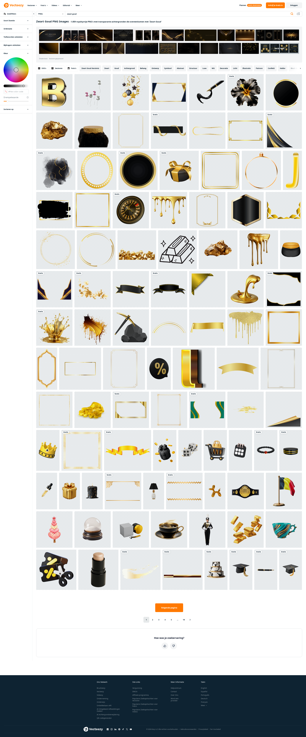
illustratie (247, 68)
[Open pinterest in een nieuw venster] (119, 729)
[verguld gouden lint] (127, 450)
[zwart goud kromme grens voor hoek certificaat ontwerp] (284, 130)
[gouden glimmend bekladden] (245, 327)
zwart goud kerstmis (90, 68)
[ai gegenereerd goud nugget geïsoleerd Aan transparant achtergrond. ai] (218, 249)
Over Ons (174, 695)
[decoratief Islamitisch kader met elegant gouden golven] (207, 410)
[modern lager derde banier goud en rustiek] (182, 570)
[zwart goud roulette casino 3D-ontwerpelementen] (131, 210)
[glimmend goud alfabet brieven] (194, 369)
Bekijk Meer (279, 48)
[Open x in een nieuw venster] (127, 729)
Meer (78, 5)
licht (235, 68)
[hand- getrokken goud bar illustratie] (177, 249)
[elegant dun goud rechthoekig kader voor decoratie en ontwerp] (245, 130)
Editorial (66, 5)
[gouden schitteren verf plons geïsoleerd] (92, 327)
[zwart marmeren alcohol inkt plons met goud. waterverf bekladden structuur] (55, 170)
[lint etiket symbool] (169, 130)
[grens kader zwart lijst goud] (284, 289)
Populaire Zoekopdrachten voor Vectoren (145, 699)
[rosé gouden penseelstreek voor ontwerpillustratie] (140, 570)
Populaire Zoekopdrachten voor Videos (145, 710)
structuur (193, 68)
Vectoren (31, 5)
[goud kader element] (169, 410)
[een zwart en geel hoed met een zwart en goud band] (291, 249)
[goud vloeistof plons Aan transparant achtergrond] (54, 327)
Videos (54, 5)
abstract (180, 68)
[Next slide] (298, 68)
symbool (168, 68)
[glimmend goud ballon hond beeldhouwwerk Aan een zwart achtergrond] (215, 491)
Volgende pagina (169, 607)
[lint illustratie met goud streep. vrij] (169, 289)
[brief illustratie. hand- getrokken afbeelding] (292, 170)
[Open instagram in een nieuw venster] (112, 729)
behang (143, 68)
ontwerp (155, 68)
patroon (259, 68)
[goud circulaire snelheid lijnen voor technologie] (96, 249)
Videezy (100, 695)
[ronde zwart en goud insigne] (138, 170)
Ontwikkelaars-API (104, 705)
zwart (106, 68)
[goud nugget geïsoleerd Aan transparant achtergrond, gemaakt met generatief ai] (54, 130)
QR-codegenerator (104, 718)
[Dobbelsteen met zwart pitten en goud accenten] (190, 450)
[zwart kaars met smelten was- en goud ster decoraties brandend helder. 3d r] (92, 491)
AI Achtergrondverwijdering (108, 714)
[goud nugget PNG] (92, 410)
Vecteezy (100, 691)
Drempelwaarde (11, 97)
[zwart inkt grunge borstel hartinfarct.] (54, 210)
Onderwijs (101, 702)
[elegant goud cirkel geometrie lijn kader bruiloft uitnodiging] (55, 249)
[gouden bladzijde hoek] (284, 410)
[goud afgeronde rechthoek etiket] (207, 130)
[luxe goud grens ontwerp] (54, 289)
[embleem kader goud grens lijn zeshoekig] (245, 210)
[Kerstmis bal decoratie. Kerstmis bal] (261, 170)
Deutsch (204, 698)
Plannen (242, 5)
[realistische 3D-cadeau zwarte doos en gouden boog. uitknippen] (179, 170)
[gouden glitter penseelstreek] (245, 410)
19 (184, 620)
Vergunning (137, 688)
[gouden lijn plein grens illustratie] (92, 210)
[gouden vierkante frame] (54, 410)
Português (205, 695)
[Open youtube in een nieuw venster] (131, 729)
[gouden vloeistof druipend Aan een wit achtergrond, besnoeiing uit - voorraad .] (258, 249)
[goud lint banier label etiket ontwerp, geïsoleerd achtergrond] (207, 327)
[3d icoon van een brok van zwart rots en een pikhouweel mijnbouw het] (131, 327)
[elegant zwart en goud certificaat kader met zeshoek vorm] (169, 92)
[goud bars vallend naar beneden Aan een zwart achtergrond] (245, 529)
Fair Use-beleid (215, 729)
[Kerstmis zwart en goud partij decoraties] (131, 92)
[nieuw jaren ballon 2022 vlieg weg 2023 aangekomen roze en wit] (92, 92)
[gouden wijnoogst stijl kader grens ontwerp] (281, 369)
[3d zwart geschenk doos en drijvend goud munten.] (164, 450)
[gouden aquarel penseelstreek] (92, 289)
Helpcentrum (176, 688)
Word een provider (175, 699)
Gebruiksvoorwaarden (188, 729)
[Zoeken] (291, 13)
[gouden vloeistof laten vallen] (169, 210)
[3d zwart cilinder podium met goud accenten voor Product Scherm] (290, 450)
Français (204, 702)
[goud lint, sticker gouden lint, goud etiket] (238, 369)
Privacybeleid (203, 729)
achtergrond (129, 68)
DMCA (134, 691)
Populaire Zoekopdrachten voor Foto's (145, 705)
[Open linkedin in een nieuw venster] (115, 729)
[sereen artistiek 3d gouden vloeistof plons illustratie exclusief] (245, 289)
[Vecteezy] (14, 5)
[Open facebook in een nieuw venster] (108, 729)
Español (204, 691)
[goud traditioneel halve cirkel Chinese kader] (169, 327)
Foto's (43, 5)
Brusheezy (101, 688)
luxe (204, 68)
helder (282, 68)
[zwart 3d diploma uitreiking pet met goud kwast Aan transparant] (290, 570)
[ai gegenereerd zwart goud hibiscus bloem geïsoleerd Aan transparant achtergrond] (245, 92)
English (204, 688)
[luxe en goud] (284, 327)
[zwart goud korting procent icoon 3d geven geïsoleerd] (159, 369)
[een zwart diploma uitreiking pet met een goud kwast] (240, 570)
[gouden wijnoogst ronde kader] (97, 170)
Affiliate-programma (140, 695)
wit (213, 68)
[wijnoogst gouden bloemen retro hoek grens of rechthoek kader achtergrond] (131, 410)
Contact (174, 691)
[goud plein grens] (81, 450)
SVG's (44, 68)
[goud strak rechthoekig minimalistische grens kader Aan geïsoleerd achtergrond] (80, 369)
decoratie (224, 68)
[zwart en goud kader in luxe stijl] (284, 92)
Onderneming (102, 698)
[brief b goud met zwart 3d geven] (54, 92)
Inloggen (294, 5)
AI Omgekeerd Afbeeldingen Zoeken (108, 710)
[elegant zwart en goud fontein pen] (265, 570)
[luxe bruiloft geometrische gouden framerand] (131, 130)
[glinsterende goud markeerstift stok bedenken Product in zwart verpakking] (98, 570)
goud (116, 68)
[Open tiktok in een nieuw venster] (123, 729)
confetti (271, 68)
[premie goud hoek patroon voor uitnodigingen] (284, 210)
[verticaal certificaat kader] (207, 210)
